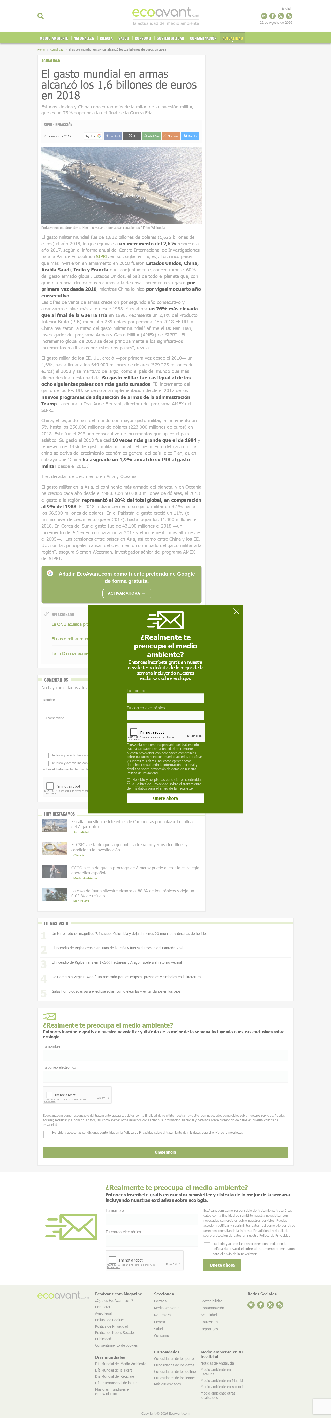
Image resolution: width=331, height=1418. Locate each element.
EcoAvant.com (137, 745)
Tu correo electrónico (146, 707)
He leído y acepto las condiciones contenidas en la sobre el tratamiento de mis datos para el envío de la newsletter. (164, 784)
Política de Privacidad (142, 773)
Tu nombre (136, 690)
